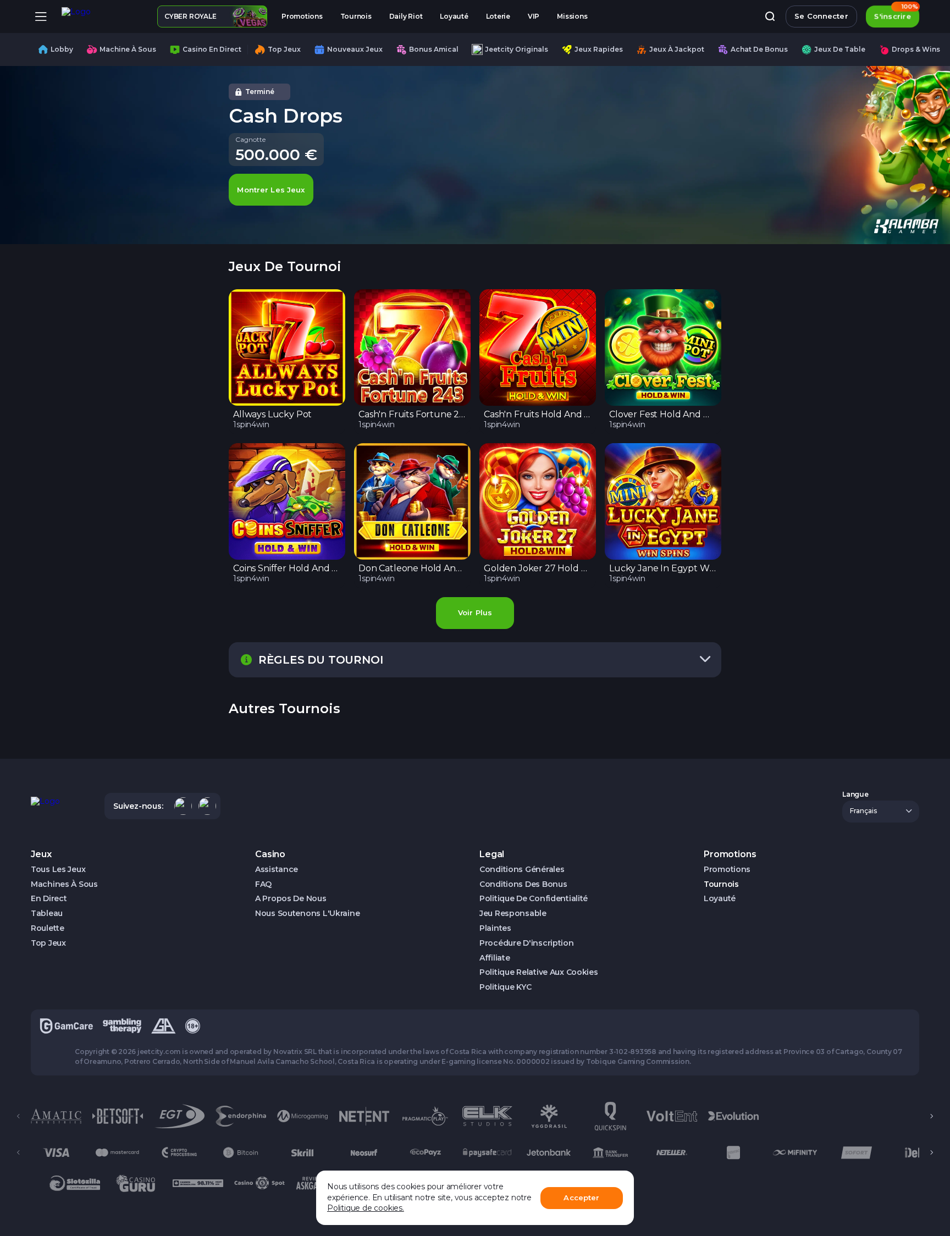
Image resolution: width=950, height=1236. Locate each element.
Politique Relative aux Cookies (538, 972)
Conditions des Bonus (523, 884)
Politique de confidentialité (533, 898)
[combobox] (880, 812)
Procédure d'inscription (526, 943)
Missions (572, 16)
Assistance (276, 869)
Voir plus (475, 612)
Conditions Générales (521, 869)
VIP (533, 16)
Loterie (498, 16)
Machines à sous (64, 884)
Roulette (47, 928)
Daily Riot (406, 16)
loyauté (454, 16)
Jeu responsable (512, 913)
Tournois (356, 16)
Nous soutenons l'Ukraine (307, 913)
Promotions (302, 16)
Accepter (581, 1197)
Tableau (47, 913)
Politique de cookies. (365, 1208)
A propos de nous (291, 898)
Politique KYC (505, 987)
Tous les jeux (58, 869)
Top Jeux (48, 943)
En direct (49, 898)
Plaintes (495, 928)
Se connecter (821, 16)
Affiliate (494, 958)
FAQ (263, 884)
